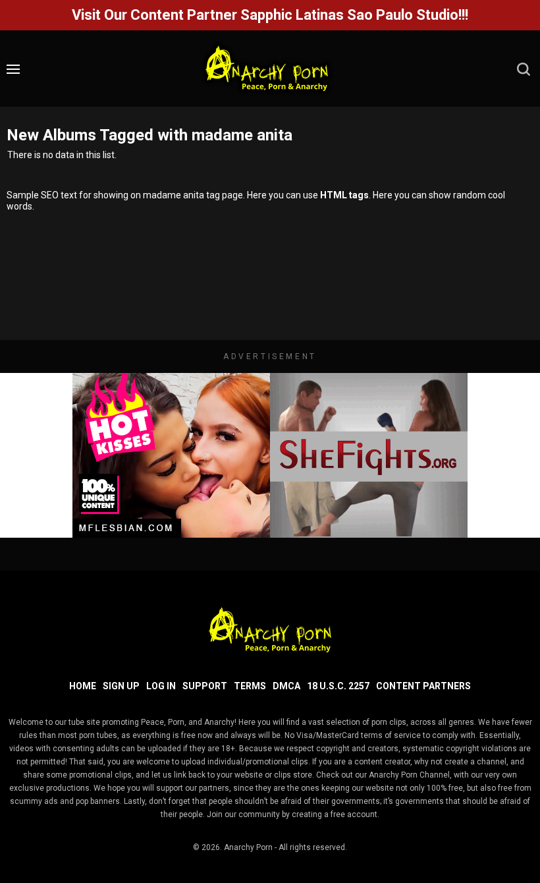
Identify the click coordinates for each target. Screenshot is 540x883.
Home (82, 686)
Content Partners (423, 686)
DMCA (286, 686)
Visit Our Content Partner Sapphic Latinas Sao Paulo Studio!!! (270, 15)
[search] (523, 69)
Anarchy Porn (248, 847)
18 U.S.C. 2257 (338, 686)
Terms (250, 686)
